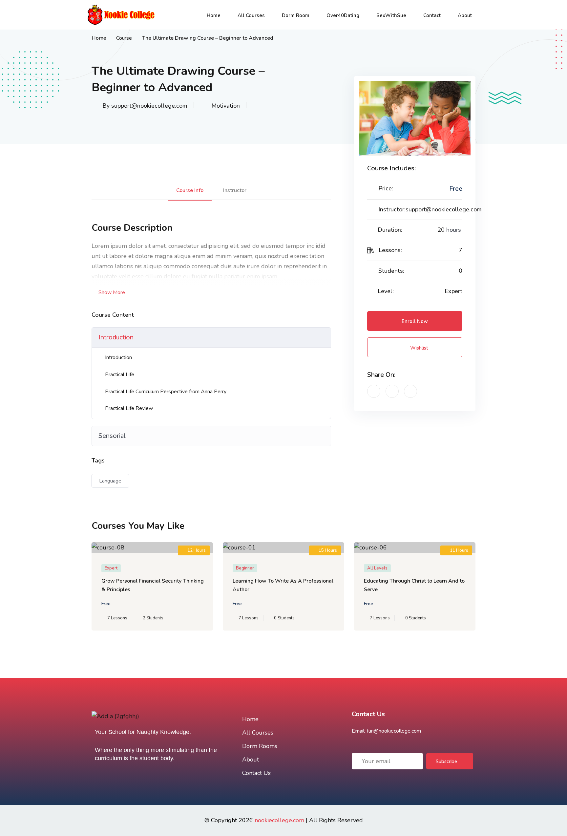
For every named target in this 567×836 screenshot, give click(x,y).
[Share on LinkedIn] (410, 391)
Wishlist (418, 348)
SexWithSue (391, 15)
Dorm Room (295, 15)
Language (110, 480)
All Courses (251, 15)
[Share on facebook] (373, 391)
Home (213, 15)
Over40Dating (342, 15)
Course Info (189, 190)
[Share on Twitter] (392, 391)
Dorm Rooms (259, 746)
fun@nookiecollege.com (394, 731)
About (465, 15)
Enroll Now (415, 321)
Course (124, 38)
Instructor (234, 190)
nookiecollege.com (279, 820)
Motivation (225, 106)
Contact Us (256, 773)
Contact (432, 15)
